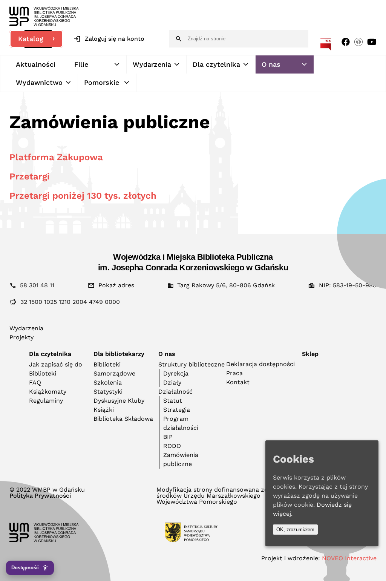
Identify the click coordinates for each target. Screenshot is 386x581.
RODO (172, 445)
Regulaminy (46, 400)
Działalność (175, 391)
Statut (172, 400)
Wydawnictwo (39, 82)
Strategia (176, 409)
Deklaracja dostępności (260, 364)
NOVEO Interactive (349, 558)
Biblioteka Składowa (123, 418)
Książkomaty (47, 391)
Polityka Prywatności (40, 496)
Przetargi (29, 176)
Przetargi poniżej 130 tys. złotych (82, 195)
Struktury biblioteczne (191, 364)
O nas (271, 64)
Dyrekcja (175, 373)
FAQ (35, 382)
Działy (172, 382)
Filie (81, 64)
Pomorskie (101, 82)
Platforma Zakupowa (56, 157)
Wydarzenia (152, 64)
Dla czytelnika (216, 64)
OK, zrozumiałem (295, 529)
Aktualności (35, 64)
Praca (234, 373)
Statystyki (108, 391)
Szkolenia (107, 382)
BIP (168, 436)
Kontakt (238, 382)
